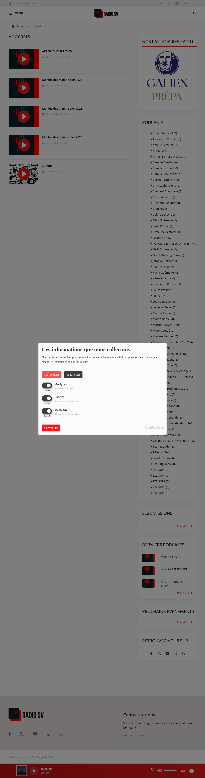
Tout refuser (73, 374)
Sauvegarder (51, 428)
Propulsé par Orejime (154, 427)
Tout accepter (51, 374)
